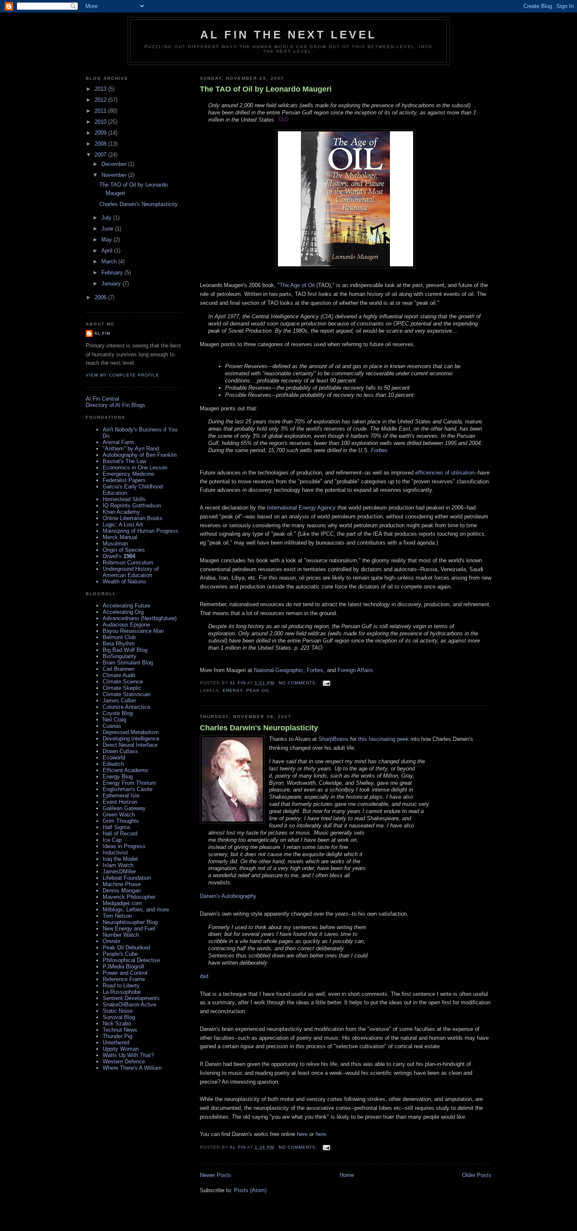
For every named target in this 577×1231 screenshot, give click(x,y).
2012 (101, 100)
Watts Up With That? (128, 1055)
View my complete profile (122, 375)
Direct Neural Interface (130, 745)
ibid (204, 976)
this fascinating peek (383, 739)
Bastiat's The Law (124, 461)
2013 (101, 89)
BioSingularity (119, 656)
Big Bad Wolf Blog (125, 650)
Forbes (379, 450)
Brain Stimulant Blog (128, 662)
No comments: (299, 683)
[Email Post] (326, 683)
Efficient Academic (126, 770)
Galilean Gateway (124, 808)
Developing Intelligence (131, 738)
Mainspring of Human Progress (140, 531)
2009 (101, 133)
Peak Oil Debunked (126, 947)
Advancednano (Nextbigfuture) (140, 618)
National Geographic (278, 670)
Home (347, 1175)
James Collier (119, 700)
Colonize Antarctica (126, 707)
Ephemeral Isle (121, 795)
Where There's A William (132, 1068)
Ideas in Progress (124, 846)
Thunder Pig (117, 1036)
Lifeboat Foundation (127, 878)
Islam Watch (118, 865)
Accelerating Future (126, 605)
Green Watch (119, 814)
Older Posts (476, 1175)
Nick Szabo (117, 1023)
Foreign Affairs (355, 670)
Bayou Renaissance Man (133, 631)
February (113, 272)
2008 (101, 144)
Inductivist (115, 852)
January (111, 283)
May (107, 239)
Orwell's (119, 556)
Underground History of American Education (131, 572)
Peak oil (258, 690)
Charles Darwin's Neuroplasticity (259, 728)
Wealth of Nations (124, 581)
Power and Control (125, 973)
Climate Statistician (126, 694)
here (302, 1134)
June (108, 228)
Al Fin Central (102, 399)
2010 (101, 122)
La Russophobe (122, 992)
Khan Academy (121, 512)
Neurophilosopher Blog (130, 922)
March (109, 261)
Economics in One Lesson (135, 467)
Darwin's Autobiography (228, 896)
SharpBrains (333, 739)
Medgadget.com (122, 903)
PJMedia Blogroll (123, 966)
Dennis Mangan (122, 890)
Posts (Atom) (250, 1190)
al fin (102, 333)
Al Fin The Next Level (288, 34)
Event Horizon (120, 802)
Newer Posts (215, 1175)
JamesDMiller (119, 871)
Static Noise (118, 1011)
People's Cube (120, 954)
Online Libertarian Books (133, 518)
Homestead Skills (124, 499)
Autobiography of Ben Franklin (140, 455)
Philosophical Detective (131, 960)
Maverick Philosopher (129, 897)
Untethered (116, 1042)
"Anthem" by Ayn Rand (131, 448)
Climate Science (123, 681)
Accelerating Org (123, 612)
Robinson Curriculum (128, 562)
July (107, 217)
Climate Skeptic (122, 688)
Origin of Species (124, 550)
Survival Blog (119, 1017)
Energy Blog (118, 776)
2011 (101, 111)
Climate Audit (119, 675)
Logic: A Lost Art (123, 524)
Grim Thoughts (121, 821)
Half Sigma (116, 827)
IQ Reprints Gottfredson (132, 505)
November (114, 175)
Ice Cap (112, 840)
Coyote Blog (118, 713)
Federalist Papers (124, 480)
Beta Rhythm (119, 643)
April (107, 250)
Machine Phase (122, 884)
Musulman (115, 543)
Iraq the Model (120, 859)
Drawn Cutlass (120, 751)
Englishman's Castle (127, 789)
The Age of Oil (297, 285)
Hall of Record (120, 833)
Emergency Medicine (128, 474)
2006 (101, 297)
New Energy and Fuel (129, 928)
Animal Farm (118, 442)
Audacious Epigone (126, 624)
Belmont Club (119, 637)
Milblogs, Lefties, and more (136, 909)
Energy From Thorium (129, 783)
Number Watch (121, 935)
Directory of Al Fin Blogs (115, 405)
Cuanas (112, 726)
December (114, 164)
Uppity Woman (121, 1049)
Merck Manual (120, 537)
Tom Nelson (117, 916)
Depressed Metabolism (131, 732)
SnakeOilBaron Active (129, 1004)
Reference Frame (124, 979)
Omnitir (111, 941)
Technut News (120, 1030)
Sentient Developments (131, 998)
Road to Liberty (121, 985)
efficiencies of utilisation (444, 472)
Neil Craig (114, 719)
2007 (101, 155)
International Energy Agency (301, 507)
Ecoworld (114, 757)
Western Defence (124, 1061)
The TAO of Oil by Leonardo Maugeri (266, 89)
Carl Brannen (118, 669)
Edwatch (113, 764)
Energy (233, 690)
